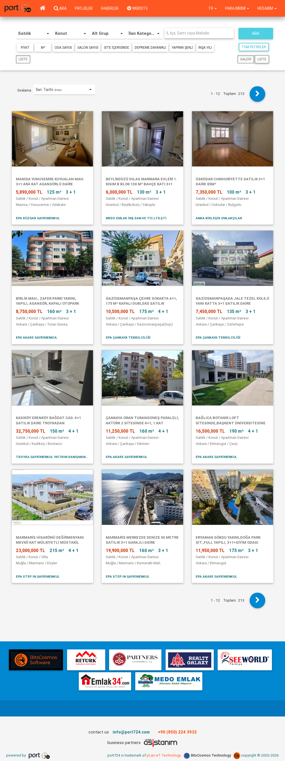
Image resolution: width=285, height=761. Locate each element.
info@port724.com (131, 732)
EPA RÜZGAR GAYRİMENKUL (38, 218)
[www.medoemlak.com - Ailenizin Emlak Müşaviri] (168, 681)
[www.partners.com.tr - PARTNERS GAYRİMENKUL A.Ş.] (135, 659)
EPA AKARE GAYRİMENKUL (36, 337)
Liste (23, 59)
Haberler (110, 8)
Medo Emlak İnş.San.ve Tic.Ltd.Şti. (136, 218)
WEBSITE (139, 8)
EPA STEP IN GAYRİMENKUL (38, 576)
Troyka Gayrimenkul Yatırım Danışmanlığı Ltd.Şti (52, 457)
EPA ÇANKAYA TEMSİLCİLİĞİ (128, 337)
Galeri (245, 59)
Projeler (84, 8)
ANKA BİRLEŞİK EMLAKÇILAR (219, 218)
